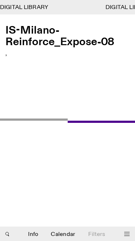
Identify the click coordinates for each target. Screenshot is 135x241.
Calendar (63, 234)
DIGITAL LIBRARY (24, 7)
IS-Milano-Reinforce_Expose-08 (59, 36)
